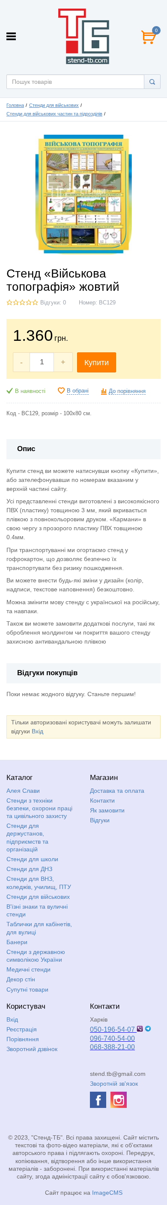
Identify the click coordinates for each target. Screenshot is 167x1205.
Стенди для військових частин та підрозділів (54, 113)
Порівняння (22, 1039)
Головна (15, 105)
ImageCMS (107, 1192)
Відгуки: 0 (53, 303)
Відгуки (100, 820)
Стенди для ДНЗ (29, 868)
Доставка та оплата (117, 790)
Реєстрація (21, 1029)
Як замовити (107, 810)
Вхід (37, 731)
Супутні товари (27, 989)
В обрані (78, 391)
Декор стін (20, 979)
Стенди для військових (54, 105)
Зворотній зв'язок (114, 1083)
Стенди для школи (32, 859)
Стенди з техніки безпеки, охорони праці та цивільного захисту (39, 808)
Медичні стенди (28, 969)
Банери (16, 942)
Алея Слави (23, 790)
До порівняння (127, 391)
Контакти (102, 800)
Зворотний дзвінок (31, 1049)
